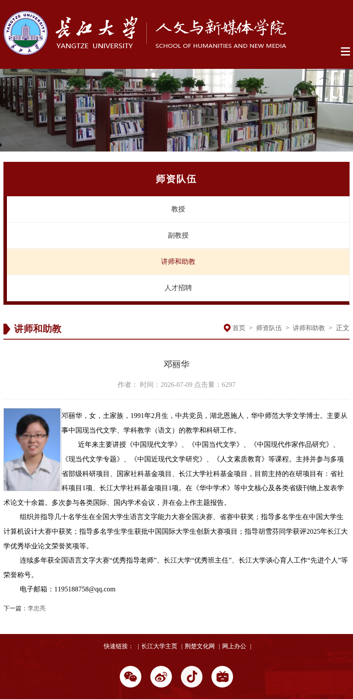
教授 (178, 209)
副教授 (178, 235)
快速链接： (119, 646)
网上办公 (234, 646)
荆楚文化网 (200, 646)
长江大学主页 (159, 646)
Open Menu (346, 51)
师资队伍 (269, 328)
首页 (238, 328)
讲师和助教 (178, 261)
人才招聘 (178, 287)
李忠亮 (37, 608)
